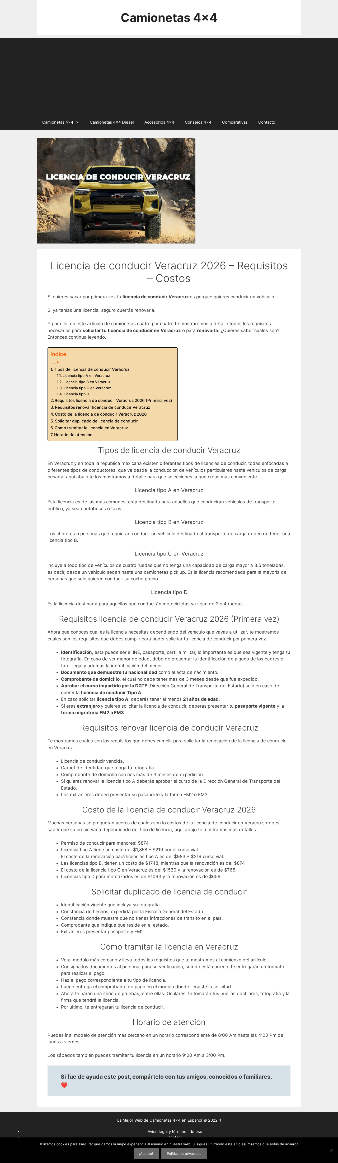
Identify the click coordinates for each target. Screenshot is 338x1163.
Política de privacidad (184, 1153)
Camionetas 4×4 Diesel (112, 122)
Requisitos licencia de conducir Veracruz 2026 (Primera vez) (113, 400)
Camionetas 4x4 (169, 17)
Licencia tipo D (76, 394)
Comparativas (235, 122)
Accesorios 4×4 (159, 122)
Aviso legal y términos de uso (175, 1131)
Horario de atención (73, 434)
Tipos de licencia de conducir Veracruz (91, 369)
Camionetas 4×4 (57, 122)
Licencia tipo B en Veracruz (87, 382)
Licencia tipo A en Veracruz (86, 375)
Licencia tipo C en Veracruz (87, 388)
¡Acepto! (146, 1153)
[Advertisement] (169, 75)
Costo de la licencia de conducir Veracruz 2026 (101, 414)
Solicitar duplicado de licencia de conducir (96, 421)
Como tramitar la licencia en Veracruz (91, 427)
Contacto (266, 122)
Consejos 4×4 (198, 122)
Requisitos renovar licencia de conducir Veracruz (102, 407)
